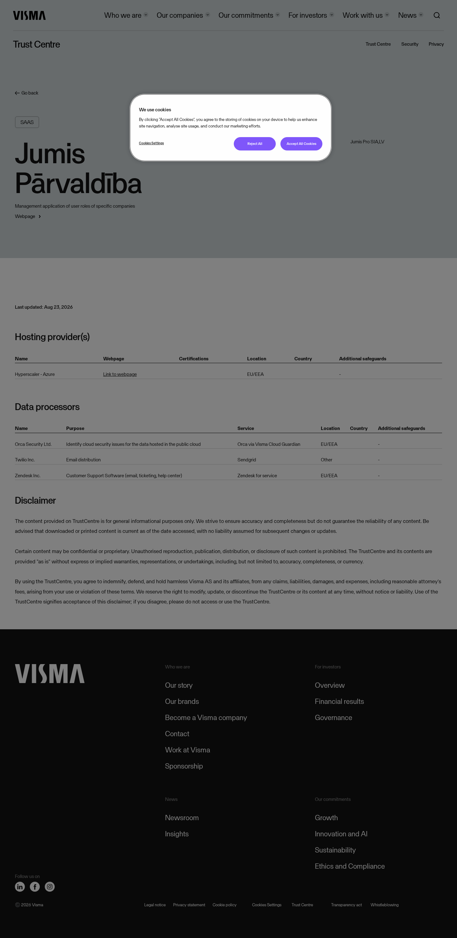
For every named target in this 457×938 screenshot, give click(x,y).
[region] (231, 127)
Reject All (254, 143)
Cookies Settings (151, 143)
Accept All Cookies (301, 143)
